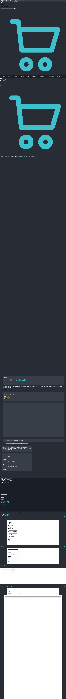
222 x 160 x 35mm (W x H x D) (9, 394)
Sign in (9, 556)
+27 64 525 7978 (21, 0)
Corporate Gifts (7, 156)
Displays (16, 76)
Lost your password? (17, 554)
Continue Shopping (12, 569)
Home (2, 156)
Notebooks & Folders (14, 156)
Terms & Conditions (5, 509)
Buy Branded (31, 435)
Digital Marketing (51, 76)
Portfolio (58, 76)
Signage (22, 76)
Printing (28, 76)
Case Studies (3, 487)
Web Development (43, 76)
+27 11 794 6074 (4, 505)
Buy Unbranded (34, 432)
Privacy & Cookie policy (6, 510)
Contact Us (12, 536)
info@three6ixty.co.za (7, 0)
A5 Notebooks (21, 156)
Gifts (3, 76)
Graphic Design (34, 76)
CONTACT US (16, 1)
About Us (2, 485)
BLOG (12, 1)
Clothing (9, 76)
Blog (2, 488)
